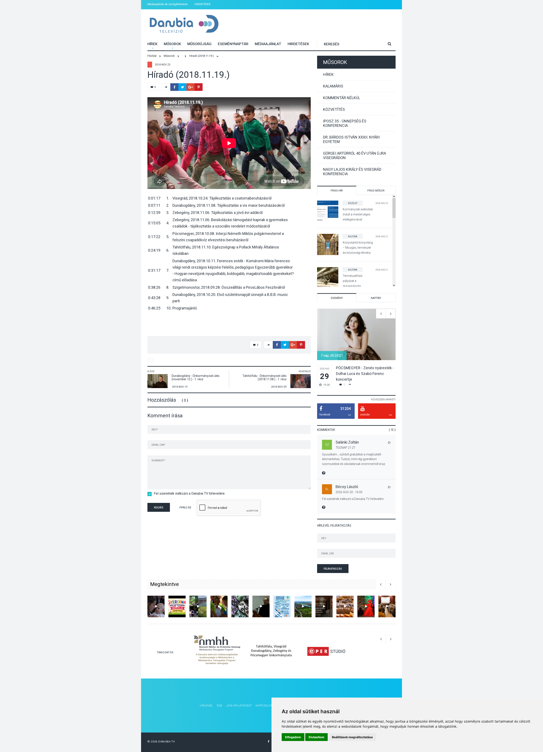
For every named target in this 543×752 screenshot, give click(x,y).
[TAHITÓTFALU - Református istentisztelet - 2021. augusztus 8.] (156, 606)
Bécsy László (347, 486)
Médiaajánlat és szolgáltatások (167, 4)
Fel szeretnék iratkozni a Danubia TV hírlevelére (189, 493)
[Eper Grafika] (326, 651)
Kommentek (326, 429)
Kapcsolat (264, 705)
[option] (356, 348)
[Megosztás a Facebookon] (174, 87)
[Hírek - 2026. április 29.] (198, 606)
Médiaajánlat (268, 44)
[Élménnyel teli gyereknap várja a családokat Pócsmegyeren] (177, 606)
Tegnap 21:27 (345, 447)
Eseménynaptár (233, 44)
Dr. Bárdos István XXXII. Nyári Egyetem (351, 139)
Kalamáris (333, 86)
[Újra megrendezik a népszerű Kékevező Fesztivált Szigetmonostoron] (282, 606)
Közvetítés (334, 109)
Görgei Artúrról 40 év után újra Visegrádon (354, 155)
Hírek (152, 44)
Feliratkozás (333, 568)
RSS (219, 705)
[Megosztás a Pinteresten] (199, 87)
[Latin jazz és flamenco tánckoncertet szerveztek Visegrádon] (366, 606)
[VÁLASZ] (389, 442)
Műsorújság (199, 44)
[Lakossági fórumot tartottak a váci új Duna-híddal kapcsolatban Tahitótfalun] (387, 606)
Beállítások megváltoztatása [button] (352, 737)
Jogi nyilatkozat (239, 705)
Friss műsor (376, 190)
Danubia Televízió (184, 24)
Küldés (158, 507)
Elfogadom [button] (293, 737)
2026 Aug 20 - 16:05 (349, 492)
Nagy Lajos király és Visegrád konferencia (352, 171)
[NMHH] (217, 651)
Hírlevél (206, 705)
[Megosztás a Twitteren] (182, 87)
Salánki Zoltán (347, 442)
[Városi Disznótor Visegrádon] (345, 606)
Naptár (376, 298)
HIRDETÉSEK (203, 4)
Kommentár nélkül (341, 98)
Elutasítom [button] (316, 737)
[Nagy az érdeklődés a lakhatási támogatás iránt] (240, 606)
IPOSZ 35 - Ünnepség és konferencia (344, 123)
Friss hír (337, 190)
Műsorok (172, 44)
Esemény (337, 298)
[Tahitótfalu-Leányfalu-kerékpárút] (303, 606)
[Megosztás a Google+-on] (190, 87)
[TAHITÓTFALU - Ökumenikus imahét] (261, 606)
